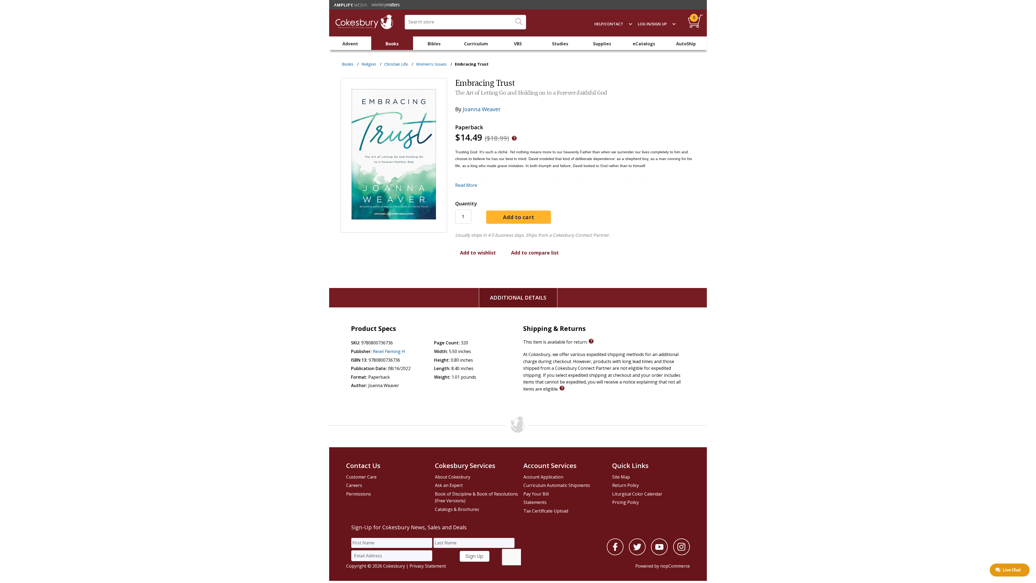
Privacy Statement (428, 566)
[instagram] (681, 554)
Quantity (466, 203)
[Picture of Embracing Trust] (394, 229)
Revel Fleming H (389, 351)
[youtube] (659, 554)
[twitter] (637, 554)
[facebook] (615, 554)
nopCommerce (675, 566)
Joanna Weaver (482, 109)
